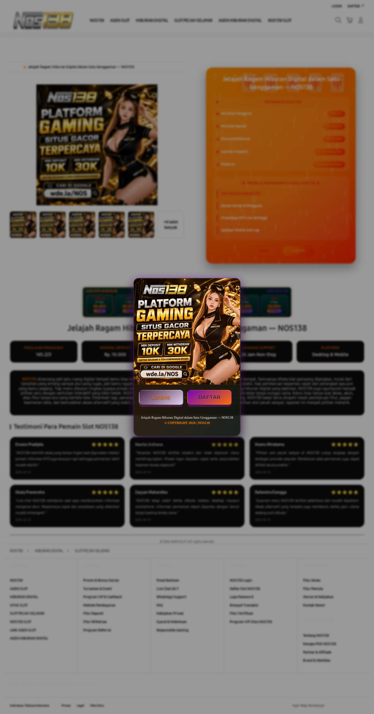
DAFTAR (209, 397)
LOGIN (161, 397)
